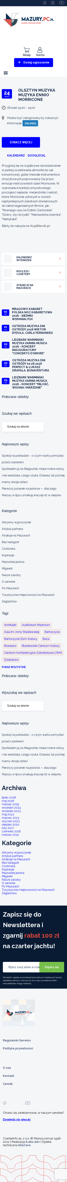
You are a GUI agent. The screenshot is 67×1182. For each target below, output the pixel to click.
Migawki (7, 568)
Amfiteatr (10, 625)
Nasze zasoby (11, 575)
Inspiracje (8, 555)
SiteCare (24, 1145)
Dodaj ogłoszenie (36, 62)
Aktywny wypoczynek (16, 522)
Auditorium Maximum (36, 625)
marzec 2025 (10, 804)
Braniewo (10, 645)
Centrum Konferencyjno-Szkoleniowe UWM (33, 652)
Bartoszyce (52, 632)
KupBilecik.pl (40, 226)
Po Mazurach (10, 588)
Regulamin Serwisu (17, 1040)
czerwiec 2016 (11, 831)
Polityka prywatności (18, 1048)
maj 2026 (8, 801)
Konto (40, 55)
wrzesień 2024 (11, 807)
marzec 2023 (10, 817)
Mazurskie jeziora (13, 562)
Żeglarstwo (9, 601)
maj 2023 (8, 814)
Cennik (8, 1084)
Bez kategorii (10, 542)
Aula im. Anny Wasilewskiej (21, 632)
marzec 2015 (10, 834)
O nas (7, 1068)
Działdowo (11, 659)
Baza (46, 639)
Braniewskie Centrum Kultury (41, 645)
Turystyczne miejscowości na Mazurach (28, 595)
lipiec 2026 (9, 797)
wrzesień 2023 (11, 811)
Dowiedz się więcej (16, 1119)
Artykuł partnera (12, 529)
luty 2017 (8, 828)
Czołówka (8, 548)
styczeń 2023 (11, 821)
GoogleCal (37, 155)
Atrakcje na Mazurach (16, 535)
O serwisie (8, 581)
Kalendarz (16, 155)
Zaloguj (30, 123)
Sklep (27, 55)
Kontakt (8, 1076)
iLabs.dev (33, 1142)
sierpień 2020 (10, 824)
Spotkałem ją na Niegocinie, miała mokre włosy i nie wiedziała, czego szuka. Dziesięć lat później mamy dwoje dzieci (33, 475)
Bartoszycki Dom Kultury (20, 639)
